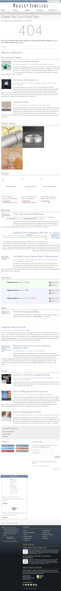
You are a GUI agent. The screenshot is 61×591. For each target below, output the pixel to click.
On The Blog (28, 544)
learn (5, 10)
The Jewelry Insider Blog (41, 466)
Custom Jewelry (7, 237)
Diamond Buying (32, 394)
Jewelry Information (39, 217)
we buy (41, 10)
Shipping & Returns (48, 534)
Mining (14, 261)
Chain (37, 415)
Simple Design (44, 237)
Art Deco (38, 235)
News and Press (39, 259)
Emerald (32, 64)
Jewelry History (50, 83)
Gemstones (24, 64)
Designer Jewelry (15, 237)
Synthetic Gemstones (39, 350)
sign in (39, 1)
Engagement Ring (18, 330)
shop (16, 10)
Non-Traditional (30, 350)
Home (25, 530)
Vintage (42, 218)
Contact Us (27, 540)
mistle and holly (6, 434)
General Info (24, 105)
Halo (44, 105)
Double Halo (51, 217)
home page (20, 42)
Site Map (45, 538)
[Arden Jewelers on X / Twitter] (31, 585)
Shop (25, 534)
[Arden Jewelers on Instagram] (24, 585)
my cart (43, 1)
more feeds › (56, 469)
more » (5, 535)
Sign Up (57, 457)
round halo (5, 436)
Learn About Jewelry (27, 377)
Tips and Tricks (41, 394)
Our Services (46, 532)
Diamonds (23, 83)
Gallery (41, 105)
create (28, 10)
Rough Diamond (29, 261)
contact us (53, 10)
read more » (19, 74)
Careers (45, 536)
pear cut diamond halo (8, 431)
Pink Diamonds (21, 261)
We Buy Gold (27, 538)
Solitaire (48, 105)
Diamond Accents (8, 330)
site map (53, 40)
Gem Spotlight (43, 64)
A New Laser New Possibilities (34, 548)
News (23, 394)
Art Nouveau (44, 235)
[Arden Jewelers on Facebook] (26, 585)
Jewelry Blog (46, 530)
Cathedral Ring (35, 105)
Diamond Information (35, 83)
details (53, 285)
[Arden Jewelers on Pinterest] (29, 585)
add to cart (54, 282)
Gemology (50, 64)
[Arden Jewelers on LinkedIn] (34, 585)
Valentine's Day (49, 394)
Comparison (50, 377)
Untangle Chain (56, 415)
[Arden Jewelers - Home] (30, 5)
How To (41, 415)
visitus (41, 576)
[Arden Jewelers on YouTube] (36, 585)
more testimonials (10, 541)
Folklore (37, 64)
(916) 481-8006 (33, 1)
